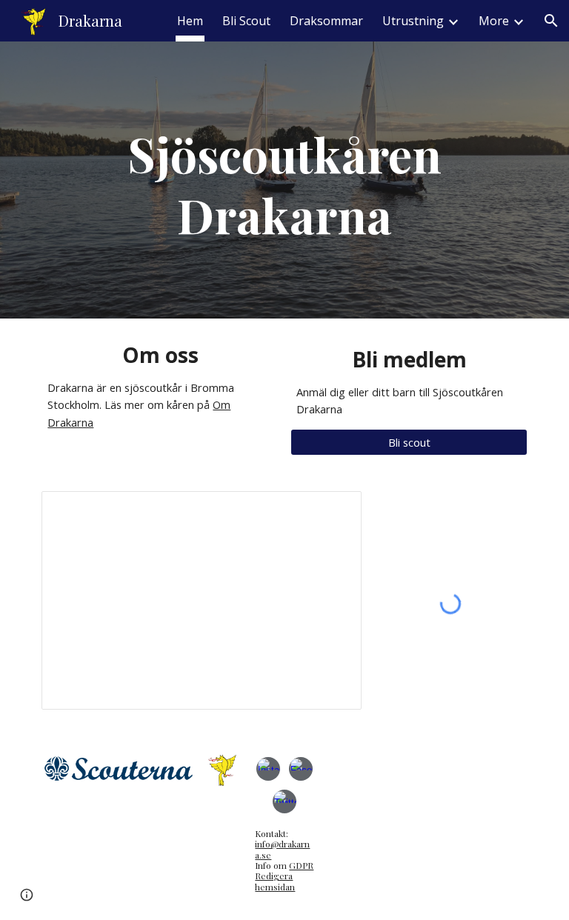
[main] (284, 180)
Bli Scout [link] (246, 21)
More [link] (494, 21)
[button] (551, 21)
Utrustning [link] (413, 21)
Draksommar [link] (326, 21)
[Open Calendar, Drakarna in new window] (333, 510)
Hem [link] (190, 21)
